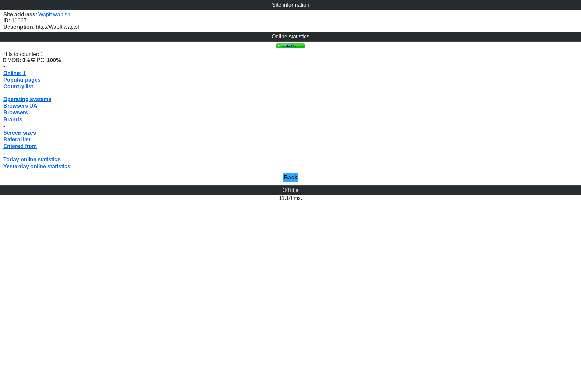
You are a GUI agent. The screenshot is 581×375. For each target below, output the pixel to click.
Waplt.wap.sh (54, 14)
